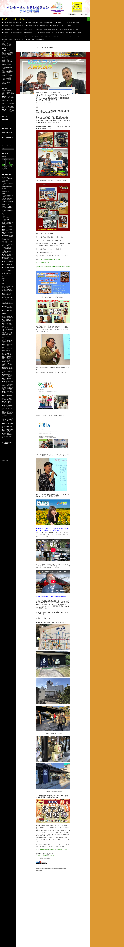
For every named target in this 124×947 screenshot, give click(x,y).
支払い (23, 39)
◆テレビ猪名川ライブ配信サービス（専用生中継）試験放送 (7, 299)
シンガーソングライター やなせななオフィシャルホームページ (7, 207)
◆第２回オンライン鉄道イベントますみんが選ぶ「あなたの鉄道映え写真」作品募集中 (7, 316)
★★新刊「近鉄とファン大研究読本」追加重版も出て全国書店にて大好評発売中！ (53, 97)
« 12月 (3, 169)
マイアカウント (17, 39)
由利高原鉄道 (4, 188)
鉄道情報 (58, 92)
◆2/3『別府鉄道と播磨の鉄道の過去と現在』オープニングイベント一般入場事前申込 (8, 269)
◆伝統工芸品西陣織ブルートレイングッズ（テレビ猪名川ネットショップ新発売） (7, 375)
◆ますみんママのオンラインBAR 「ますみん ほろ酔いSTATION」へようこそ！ (40, 22)
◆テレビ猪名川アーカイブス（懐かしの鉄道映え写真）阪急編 (37, 25)
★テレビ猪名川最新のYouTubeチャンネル (10, 36)
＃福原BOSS (39, 870)
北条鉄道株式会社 (5, 181)
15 (3, 164)
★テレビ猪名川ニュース (30, 39)
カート (64, 36)
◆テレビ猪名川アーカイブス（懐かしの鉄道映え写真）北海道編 (67, 22)
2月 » (6, 169)
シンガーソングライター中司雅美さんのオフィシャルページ (7, 212)
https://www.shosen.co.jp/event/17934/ (50, 259)
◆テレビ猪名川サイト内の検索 (7, 145)
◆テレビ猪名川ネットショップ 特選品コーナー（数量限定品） (61, 25)
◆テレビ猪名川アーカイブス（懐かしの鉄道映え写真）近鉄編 (13, 25)
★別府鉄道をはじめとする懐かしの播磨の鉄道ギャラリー (50, 36)
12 (9, 162)
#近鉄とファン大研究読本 (54, 868)
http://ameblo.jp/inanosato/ (7, 132)
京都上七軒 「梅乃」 (6, 204)
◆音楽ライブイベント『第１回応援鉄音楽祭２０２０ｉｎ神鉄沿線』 (7, 295)
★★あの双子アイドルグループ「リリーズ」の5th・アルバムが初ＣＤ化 (8, 98)
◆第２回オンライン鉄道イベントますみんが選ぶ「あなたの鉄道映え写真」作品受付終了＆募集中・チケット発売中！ (7, 335)
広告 (51, 92)
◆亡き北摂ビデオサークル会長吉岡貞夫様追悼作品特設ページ (46, 29)
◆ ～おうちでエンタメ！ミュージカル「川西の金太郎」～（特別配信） (7, 307)
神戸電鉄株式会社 (5, 191)
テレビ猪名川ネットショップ (7, 39)
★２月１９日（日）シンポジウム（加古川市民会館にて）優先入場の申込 (7, 251)
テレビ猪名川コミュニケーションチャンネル (15, 19)
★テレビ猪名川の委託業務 (59, 32)
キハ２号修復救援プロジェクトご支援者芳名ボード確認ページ (7, 290)
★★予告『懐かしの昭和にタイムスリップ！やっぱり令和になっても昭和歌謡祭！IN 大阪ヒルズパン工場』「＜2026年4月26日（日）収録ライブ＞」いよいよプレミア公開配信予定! (7, 79)
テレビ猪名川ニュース (46, 92)
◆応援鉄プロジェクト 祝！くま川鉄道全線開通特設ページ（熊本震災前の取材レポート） (18, 32)
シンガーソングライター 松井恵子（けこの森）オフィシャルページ (7, 223)
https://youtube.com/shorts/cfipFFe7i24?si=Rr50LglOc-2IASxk (51, 849)
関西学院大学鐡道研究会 (7, 198)
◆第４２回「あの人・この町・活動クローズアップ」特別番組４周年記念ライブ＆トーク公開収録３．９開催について (7, 414)
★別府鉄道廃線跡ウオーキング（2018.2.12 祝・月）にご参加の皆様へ (7, 259)
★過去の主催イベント (40, 39)
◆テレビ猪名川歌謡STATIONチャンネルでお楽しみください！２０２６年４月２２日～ (17, 29)
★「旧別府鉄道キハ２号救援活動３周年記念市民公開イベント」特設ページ (7, 241)
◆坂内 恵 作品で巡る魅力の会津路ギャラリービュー (69, 29)
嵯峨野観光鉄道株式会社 (7, 186)
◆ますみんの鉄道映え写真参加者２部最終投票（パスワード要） (7, 346)
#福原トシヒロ (45, 868)
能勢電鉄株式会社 (5, 177)
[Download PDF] (37, 106)
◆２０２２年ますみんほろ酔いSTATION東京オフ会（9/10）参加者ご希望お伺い (7, 383)
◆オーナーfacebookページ (7, 137)
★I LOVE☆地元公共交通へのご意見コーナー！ (44, 32)
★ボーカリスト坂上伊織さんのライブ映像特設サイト (29, 36)
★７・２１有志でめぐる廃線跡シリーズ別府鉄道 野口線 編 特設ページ (8, 286)
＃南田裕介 (63, 868)
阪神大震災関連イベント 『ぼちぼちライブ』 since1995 (7, 219)
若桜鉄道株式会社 (5, 190)
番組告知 (54, 92)
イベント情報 (38, 92)
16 (4, 164)
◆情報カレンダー (5, 153)
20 (11, 164)
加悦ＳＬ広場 (4, 193)
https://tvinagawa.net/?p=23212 (45, 855)
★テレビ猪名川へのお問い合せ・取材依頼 (73, 32)
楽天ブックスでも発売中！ (43, 262)
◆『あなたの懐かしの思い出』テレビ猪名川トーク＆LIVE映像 (13, 22)
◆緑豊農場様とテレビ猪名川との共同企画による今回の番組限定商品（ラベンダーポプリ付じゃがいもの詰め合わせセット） (7, 370)
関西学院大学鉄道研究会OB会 (8, 199)
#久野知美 (39, 868)
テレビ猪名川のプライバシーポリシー (74, 36)
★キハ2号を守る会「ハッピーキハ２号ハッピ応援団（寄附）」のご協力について (7, 237)
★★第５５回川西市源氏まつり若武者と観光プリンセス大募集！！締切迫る (7, 92)
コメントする (48, 102)
